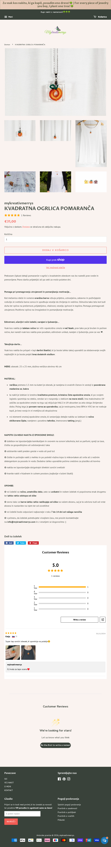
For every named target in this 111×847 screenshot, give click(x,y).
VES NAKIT (9, 782)
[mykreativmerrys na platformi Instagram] (68, 779)
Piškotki (61, 820)
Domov (7, 44)
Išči (5, 779)
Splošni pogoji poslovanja (69, 804)
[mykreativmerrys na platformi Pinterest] (64, 779)
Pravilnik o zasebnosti (67, 808)
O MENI (7, 786)
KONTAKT (8, 790)
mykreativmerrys (66, 835)
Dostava (26, 226)
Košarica (102, 16)
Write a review (79, 619)
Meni (10, 16)
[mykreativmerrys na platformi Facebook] (59, 779)
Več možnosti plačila (55, 267)
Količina (8, 234)
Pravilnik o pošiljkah (67, 812)
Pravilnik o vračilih (66, 816)
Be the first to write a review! (55, 745)
